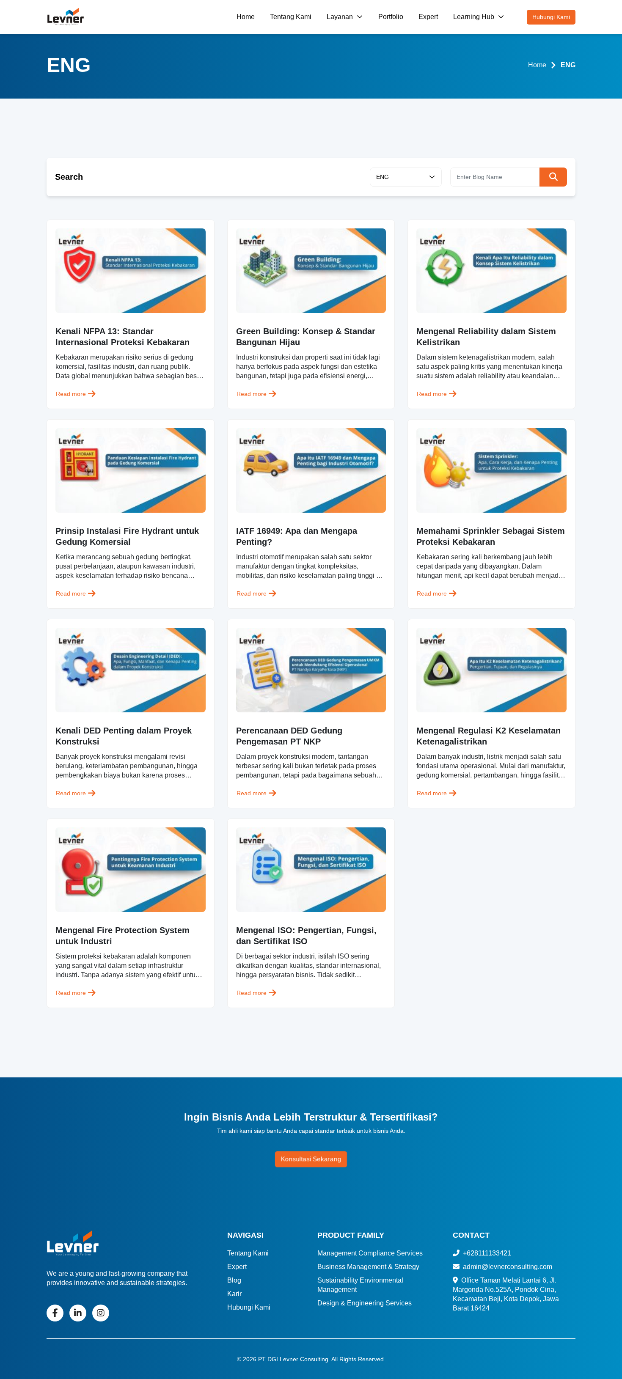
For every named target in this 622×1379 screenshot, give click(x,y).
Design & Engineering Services (364, 1303)
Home (246, 16)
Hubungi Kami (551, 17)
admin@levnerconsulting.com (506, 1266)
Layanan (341, 16)
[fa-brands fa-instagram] (100, 1313)
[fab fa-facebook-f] (55, 1313)
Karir (234, 1293)
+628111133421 (486, 1253)
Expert (428, 16)
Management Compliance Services (370, 1253)
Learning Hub (474, 16)
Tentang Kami (290, 16)
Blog (234, 1280)
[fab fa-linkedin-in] (77, 1313)
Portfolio (390, 16)
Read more (71, 393)
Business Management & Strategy (368, 1266)
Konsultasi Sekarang (311, 1159)
